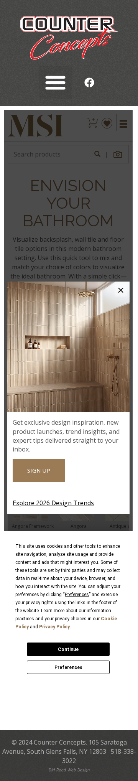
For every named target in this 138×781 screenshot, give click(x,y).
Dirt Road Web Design (69, 770)
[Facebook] (89, 82)
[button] (55, 82)
